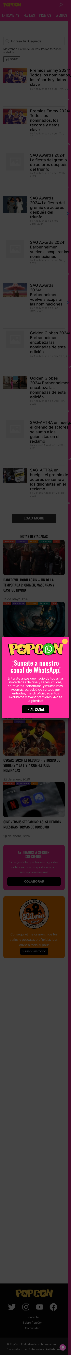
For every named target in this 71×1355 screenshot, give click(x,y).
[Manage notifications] (63, 1347)
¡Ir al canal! (35, 709)
